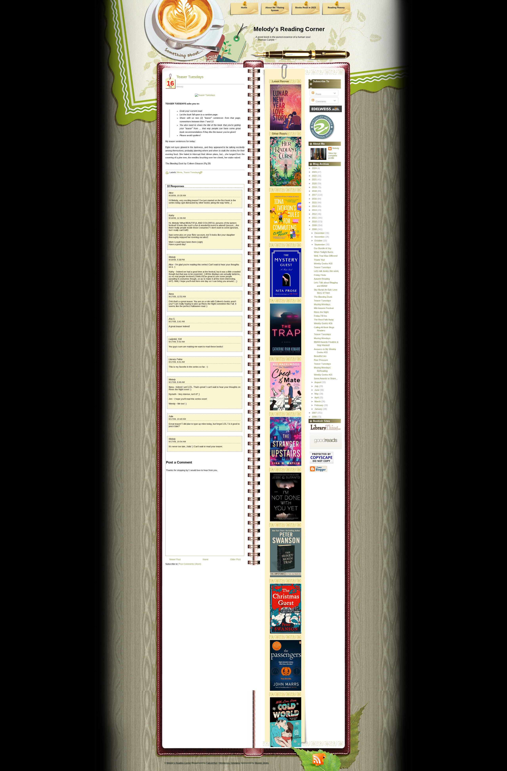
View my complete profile (332, 155)
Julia (171, 416)
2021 (314, 179)
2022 (314, 176)
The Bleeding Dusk (323, 297)
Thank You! (319, 260)
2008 (314, 229)
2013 (314, 210)
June (317, 390)
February (319, 405)
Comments (320, 101)
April (316, 397)
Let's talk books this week (326, 271)
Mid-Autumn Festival (324, 308)
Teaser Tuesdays (189, 77)
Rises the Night (321, 312)
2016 (314, 199)
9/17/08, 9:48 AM (177, 382)
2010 (314, 221)
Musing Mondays (322, 304)
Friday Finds (320, 275)
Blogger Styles (262, 763)
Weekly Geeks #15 (323, 375)
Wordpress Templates (229, 763)
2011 (314, 218)
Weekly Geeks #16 (323, 323)
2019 (314, 187)
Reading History (336, 7)
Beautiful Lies (320, 356)
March (317, 401)
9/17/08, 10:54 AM (177, 441)
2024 (314, 168)
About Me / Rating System (274, 8)
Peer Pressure (321, 360)
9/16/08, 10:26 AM (177, 195)
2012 (314, 214)
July (316, 386)
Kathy (171, 215)
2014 (314, 206)
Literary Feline (175, 359)
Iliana (171, 294)
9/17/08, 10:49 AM (177, 419)
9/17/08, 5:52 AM (177, 342)
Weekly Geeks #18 (323, 263)
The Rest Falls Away (324, 319)
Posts (318, 94)
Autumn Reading (322, 279)
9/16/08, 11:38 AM (177, 218)
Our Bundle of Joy (322, 248)
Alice (171, 193)
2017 (314, 195)
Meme (179, 172)
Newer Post (175, 559)
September (320, 244)
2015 (314, 202)
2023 (314, 172)
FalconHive (211, 763)
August (318, 382)
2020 (314, 183)
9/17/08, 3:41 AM (177, 321)
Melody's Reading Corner (289, 29)
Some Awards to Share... (326, 378)
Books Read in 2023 (305, 7)
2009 (314, 225)
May (316, 394)
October (318, 240)
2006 (314, 417)
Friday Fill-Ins (320, 316)
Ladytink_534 (175, 339)
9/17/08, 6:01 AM (177, 362)
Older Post (235, 559)
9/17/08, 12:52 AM (177, 296)
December (319, 233)
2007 (314, 413)
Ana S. (172, 319)
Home (244, 7)
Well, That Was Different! (326, 256)
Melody (172, 257)
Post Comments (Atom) (190, 564)
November (319, 237)
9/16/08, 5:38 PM (177, 260)
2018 (314, 191)
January (318, 409)
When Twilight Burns (323, 252)
